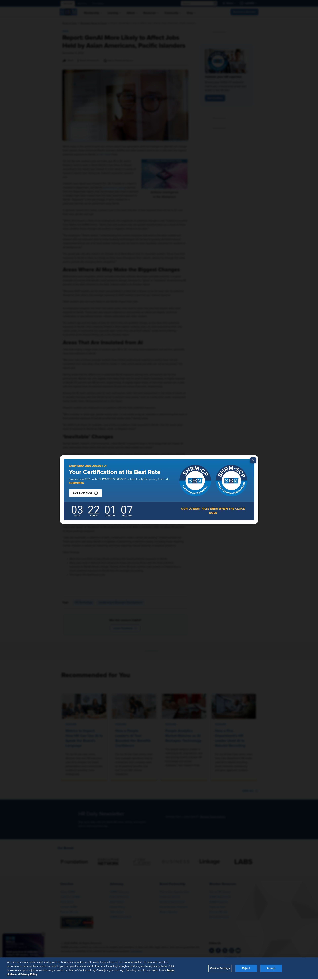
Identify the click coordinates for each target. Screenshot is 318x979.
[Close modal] (253, 460)
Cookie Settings (220, 968)
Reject (246, 968)
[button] (85, 493)
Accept (271, 968)
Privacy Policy (28, 974)
